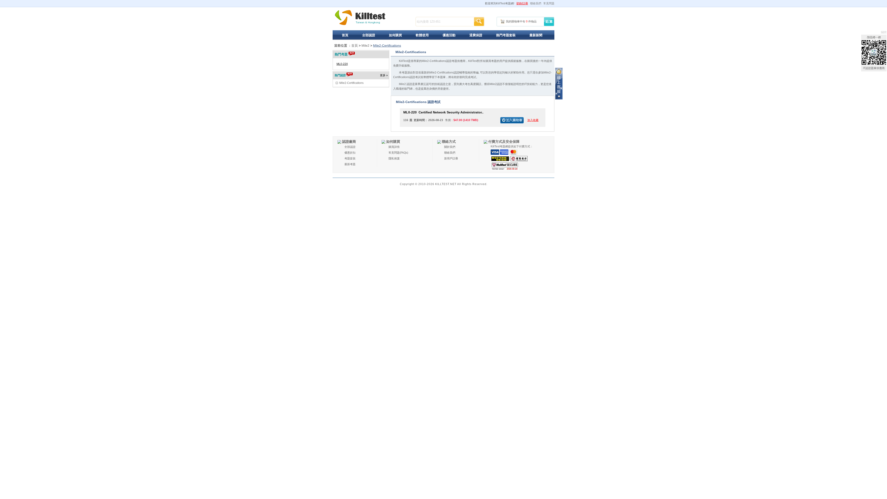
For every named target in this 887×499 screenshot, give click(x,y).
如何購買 (395, 35)
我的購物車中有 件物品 (521, 21)
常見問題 (548, 3)
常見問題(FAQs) (398, 152)
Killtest (360, 17)
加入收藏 (532, 120)
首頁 (345, 35)
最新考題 (349, 164)
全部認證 (368, 35)
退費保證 (475, 35)
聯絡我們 (535, 3)
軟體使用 (422, 35)
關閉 (884, 32)
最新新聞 (535, 35)
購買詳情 (394, 147)
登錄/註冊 (522, 3)
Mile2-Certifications (387, 45)
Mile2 (365, 45)
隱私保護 (394, 158)
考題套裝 (349, 158)
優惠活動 (449, 35)
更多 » (384, 75)
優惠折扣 (349, 152)
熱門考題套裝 (506, 35)
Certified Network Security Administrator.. (443, 112)
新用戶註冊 (451, 158)
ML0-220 (342, 64)
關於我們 (449, 147)
